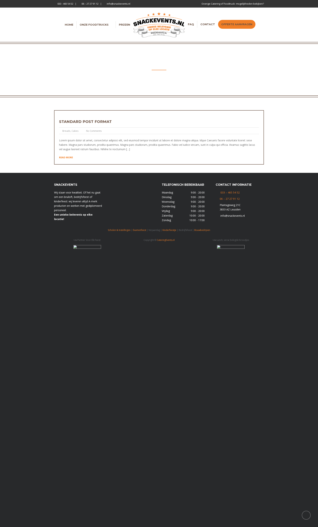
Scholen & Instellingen (119, 230)
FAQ (191, 24)
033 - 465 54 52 (65, 3)
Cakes (75, 130)
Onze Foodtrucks (94, 24)
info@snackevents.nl (118, 3)
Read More (66, 157)
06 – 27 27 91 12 (90, 3)
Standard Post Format (85, 121)
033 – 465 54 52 (230, 192)
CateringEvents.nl (166, 240)
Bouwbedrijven (202, 230)
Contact (207, 24)
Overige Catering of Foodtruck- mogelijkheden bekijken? (233, 3)
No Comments (94, 130)
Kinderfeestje (169, 230)
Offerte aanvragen (236, 24)
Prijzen (124, 24)
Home (69, 24)
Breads (66, 130)
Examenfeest (139, 230)
